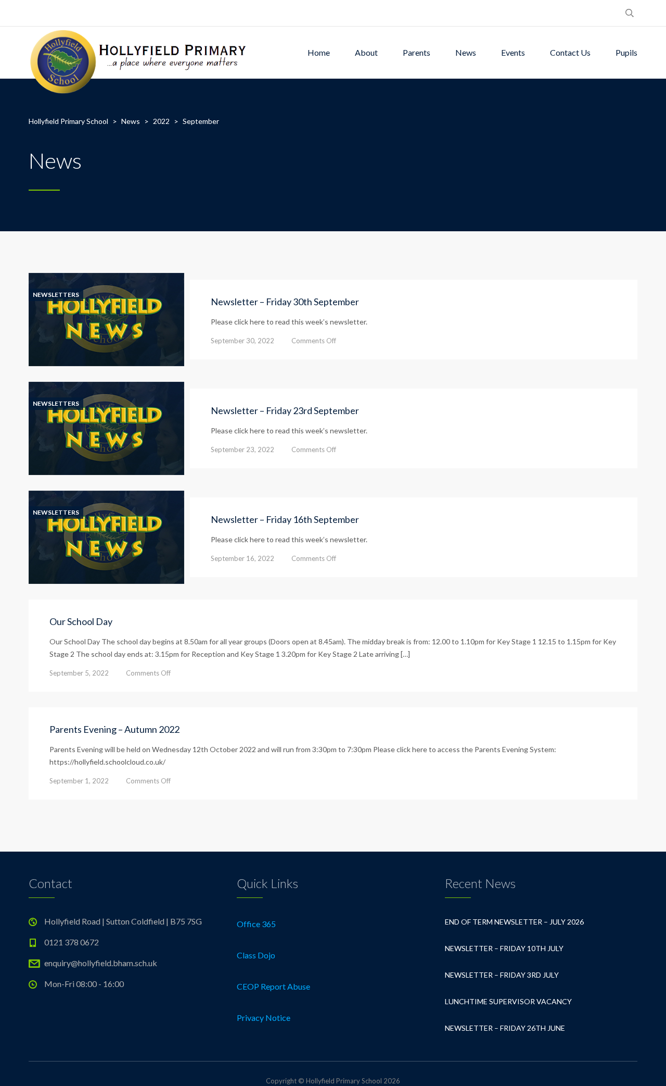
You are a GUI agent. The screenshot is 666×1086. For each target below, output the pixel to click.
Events (513, 52)
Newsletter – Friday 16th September (285, 519)
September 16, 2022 (242, 558)
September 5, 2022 (79, 673)
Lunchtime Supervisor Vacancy (508, 1001)
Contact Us (570, 52)
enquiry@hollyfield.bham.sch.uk (100, 963)
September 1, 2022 (79, 781)
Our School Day (80, 621)
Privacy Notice (263, 1017)
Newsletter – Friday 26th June (505, 1027)
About (366, 52)
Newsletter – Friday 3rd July (502, 974)
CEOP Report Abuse (273, 986)
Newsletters (56, 295)
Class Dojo (256, 955)
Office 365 (256, 924)
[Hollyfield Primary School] (139, 53)
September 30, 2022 (242, 340)
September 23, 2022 (242, 449)
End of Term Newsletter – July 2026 (514, 921)
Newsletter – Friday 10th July (504, 948)
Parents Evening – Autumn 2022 (114, 729)
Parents (416, 52)
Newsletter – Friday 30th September (285, 301)
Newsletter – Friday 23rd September (285, 410)
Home (319, 52)
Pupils (626, 52)
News (465, 52)
